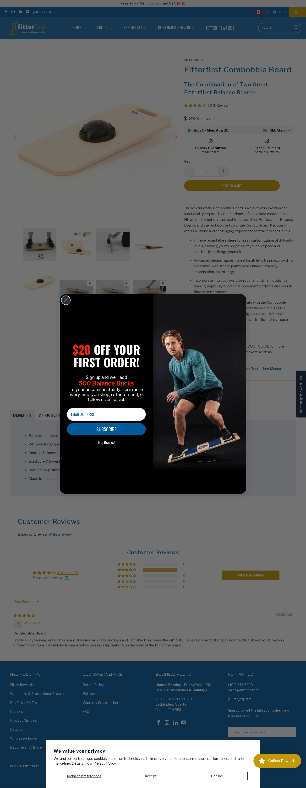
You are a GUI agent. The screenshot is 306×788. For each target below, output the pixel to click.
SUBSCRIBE (106, 429)
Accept (151, 776)
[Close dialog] (66, 300)
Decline (217, 776)
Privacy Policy (104, 763)
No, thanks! (106, 442)
